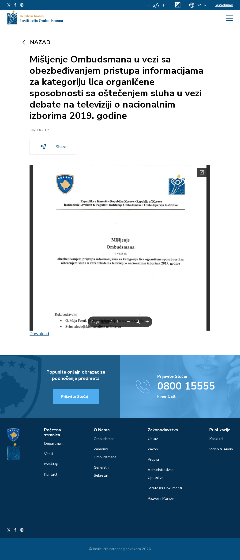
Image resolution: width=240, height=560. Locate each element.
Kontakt (50, 474)
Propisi (153, 459)
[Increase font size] (163, 5)
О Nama (102, 430)
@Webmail (224, 5)
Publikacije (219, 430)
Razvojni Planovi (161, 498)
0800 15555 (186, 386)
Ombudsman (104, 438)
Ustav (153, 438)
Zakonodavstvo (163, 430)
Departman (53, 443)
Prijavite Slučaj (74, 396)
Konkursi (216, 438)
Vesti (48, 453)
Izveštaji (51, 464)
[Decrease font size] (149, 5)
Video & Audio (221, 449)
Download (39, 333)
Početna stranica (52, 432)
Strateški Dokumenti (165, 488)
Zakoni (153, 449)
